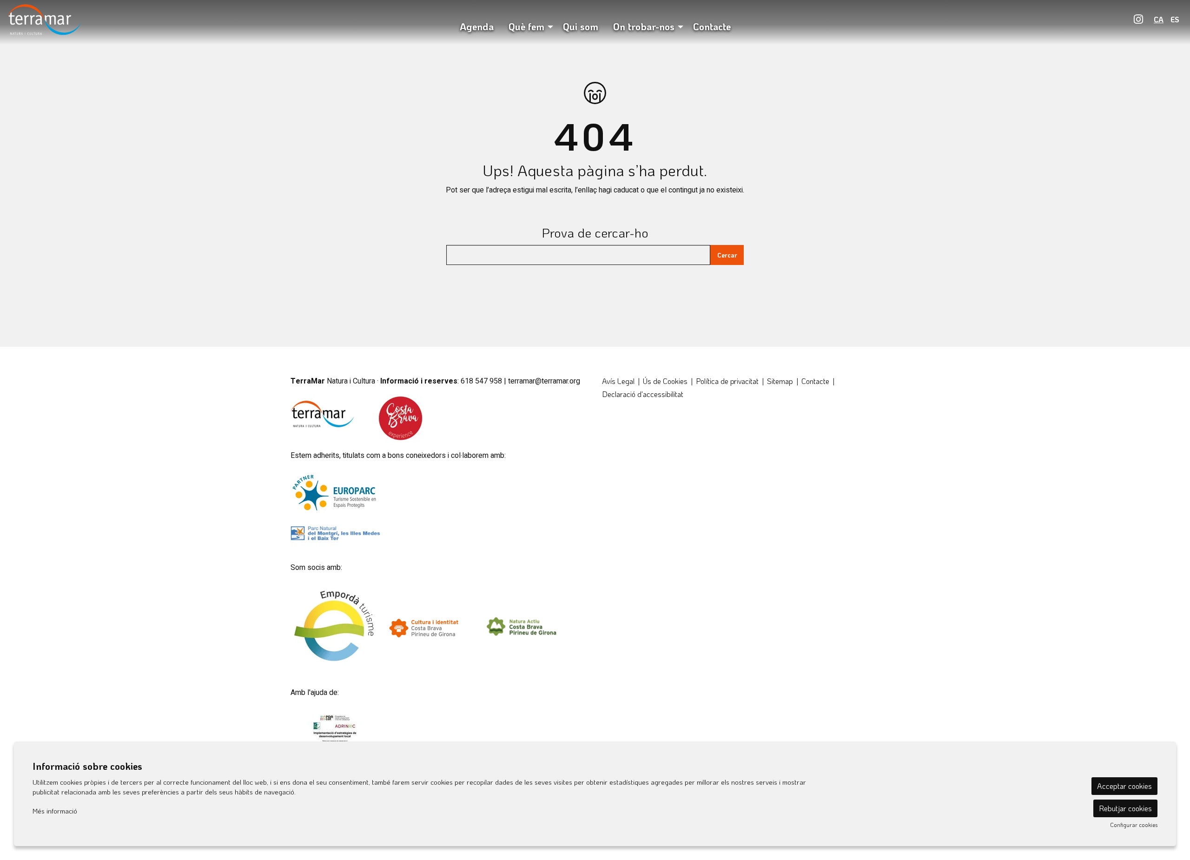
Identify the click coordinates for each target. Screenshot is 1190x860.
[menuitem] (1138, 19)
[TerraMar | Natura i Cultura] (198, 22)
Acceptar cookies (1124, 786)
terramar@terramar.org (544, 381)
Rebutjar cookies (1125, 808)
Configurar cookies (1133, 824)
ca (1159, 19)
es (1174, 19)
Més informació (55, 810)
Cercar (727, 255)
